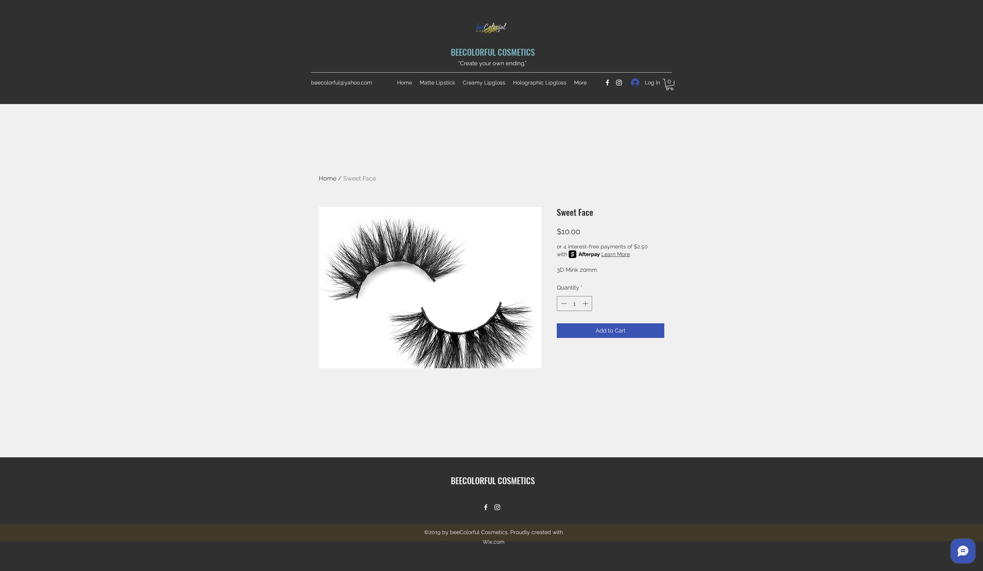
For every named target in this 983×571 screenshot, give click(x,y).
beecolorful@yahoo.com (341, 82)
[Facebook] (607, 82)
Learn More (615, 254)
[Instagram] (619, 82)
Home (327, 178)
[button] (670, 84)
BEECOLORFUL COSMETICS (493, 52)
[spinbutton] (574, 303)
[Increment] (586, 303)
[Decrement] (563, 303)
